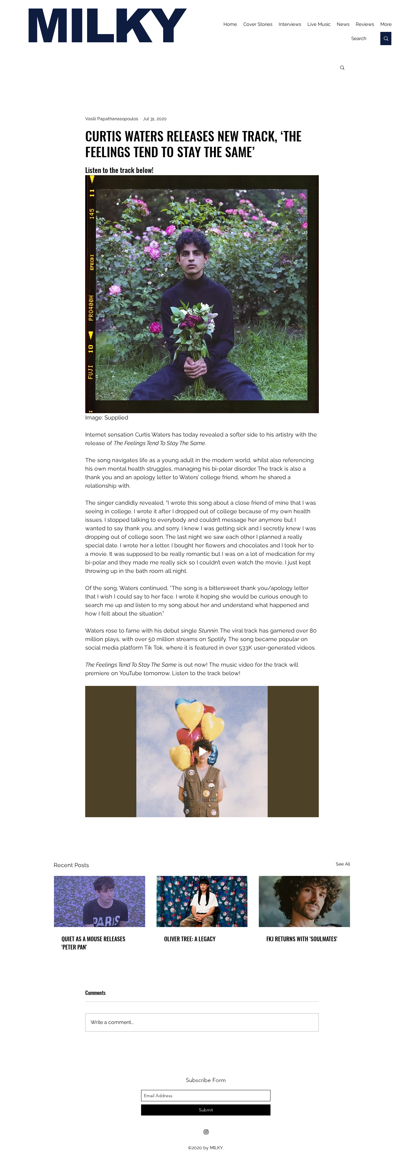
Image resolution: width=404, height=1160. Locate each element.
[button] (342, 67)
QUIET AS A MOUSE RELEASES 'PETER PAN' (93, 943)
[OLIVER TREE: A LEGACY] (202, 901)
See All (343, 863)
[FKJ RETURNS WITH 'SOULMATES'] (304, 901)
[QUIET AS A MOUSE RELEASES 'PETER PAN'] (99, 901)
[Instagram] (206, 1132)
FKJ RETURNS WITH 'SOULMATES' (301, 939)
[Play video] (202, 751)
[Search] (385, 38)
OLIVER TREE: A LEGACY (190, 939)
